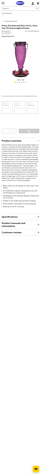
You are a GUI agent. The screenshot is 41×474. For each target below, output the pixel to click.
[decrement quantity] (4, 131)
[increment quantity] (13, 131)
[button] (33, 3)
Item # (6, 33)
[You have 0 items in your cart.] (38, 3)
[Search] (37, 8)
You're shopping (7, 13)
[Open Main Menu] (3, 3)
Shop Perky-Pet (8, 36)
